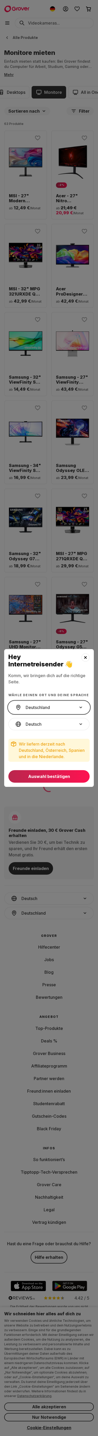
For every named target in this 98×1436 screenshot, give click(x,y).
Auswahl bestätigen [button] (49, 776)
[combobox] (49, 707)
